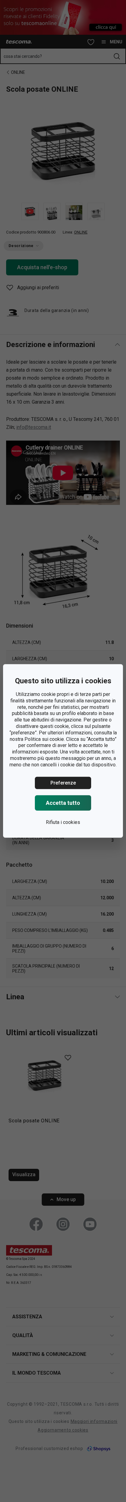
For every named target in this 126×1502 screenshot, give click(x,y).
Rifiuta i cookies (63, 822)
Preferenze (63, 782)
